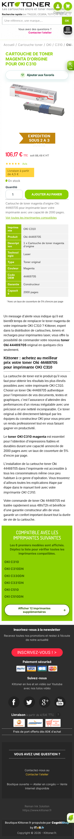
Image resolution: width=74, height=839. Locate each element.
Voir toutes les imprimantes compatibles (31, 217)
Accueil (9, 45)
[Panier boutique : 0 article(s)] (68, 6)
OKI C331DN (14, 583)
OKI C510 (11, 590)
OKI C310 (11, 562)
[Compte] (57, 6)
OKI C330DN (14, 576)
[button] (37, 773)
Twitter (29, 702)
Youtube (60, 702)
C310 (59, 45)
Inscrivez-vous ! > (37, 652)
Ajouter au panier (47, 194)
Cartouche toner (30, 45)
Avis (24, 163)
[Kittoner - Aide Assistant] (70, 818)
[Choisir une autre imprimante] (70, 66)
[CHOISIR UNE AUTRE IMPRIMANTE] (70, 66)
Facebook (14, 702)
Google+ (45, 702)
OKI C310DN (14, 569)
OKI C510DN (13, 596)
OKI (48, 45)
